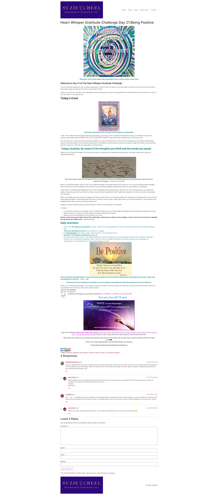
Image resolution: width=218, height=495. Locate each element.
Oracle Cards (144, 10)
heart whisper (83, 352)
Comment (64, 426)
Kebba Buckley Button (72, 362)
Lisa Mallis (69, 394)
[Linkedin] (65, 350)
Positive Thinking (94, 352)
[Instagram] (70, 350)
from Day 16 (93, 235)
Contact (153, 10)
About (130, 10)
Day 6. (102, 231)
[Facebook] (61, 350)
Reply (67, 371)
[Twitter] (63, 350)
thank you (104, 352)
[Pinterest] (67, 350)
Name (62, 447)
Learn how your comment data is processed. (100, 473)
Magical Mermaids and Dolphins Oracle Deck (94, 135)
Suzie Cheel (71, 377)
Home (124, 10)
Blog (136, 10)
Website (63, 461)
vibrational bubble (113, 352)
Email (62, 454)
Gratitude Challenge (72, 352)
